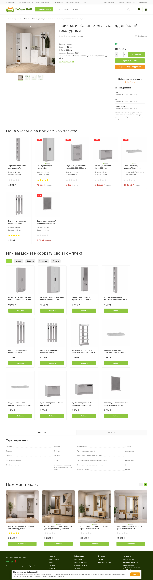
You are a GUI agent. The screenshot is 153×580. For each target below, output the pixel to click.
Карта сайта (33, 566)
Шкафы (18, 261)
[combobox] (93, 9)
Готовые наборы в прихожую (34, 19)
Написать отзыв (77, 36)
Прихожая (18, 19)
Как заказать (58, 2)
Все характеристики (66, 61)
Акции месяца (54, 559)
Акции (100, 559)
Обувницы (43, 261)
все (9, 261)
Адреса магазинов (73, 2)
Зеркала (56, 261)
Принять (135, 574)
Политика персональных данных (16, 566)
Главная (8, 19)
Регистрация (142, 2)
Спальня (52, 568)
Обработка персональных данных (53, 576)
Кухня (51, 562)
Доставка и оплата (80, 562)
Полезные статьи (104, 562)
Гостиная (52, 565)
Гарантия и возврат (43, 2)
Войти (134, 2)
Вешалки (30, 261)
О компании (10, 2)
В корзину (136, 54)
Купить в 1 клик (130, 61)
